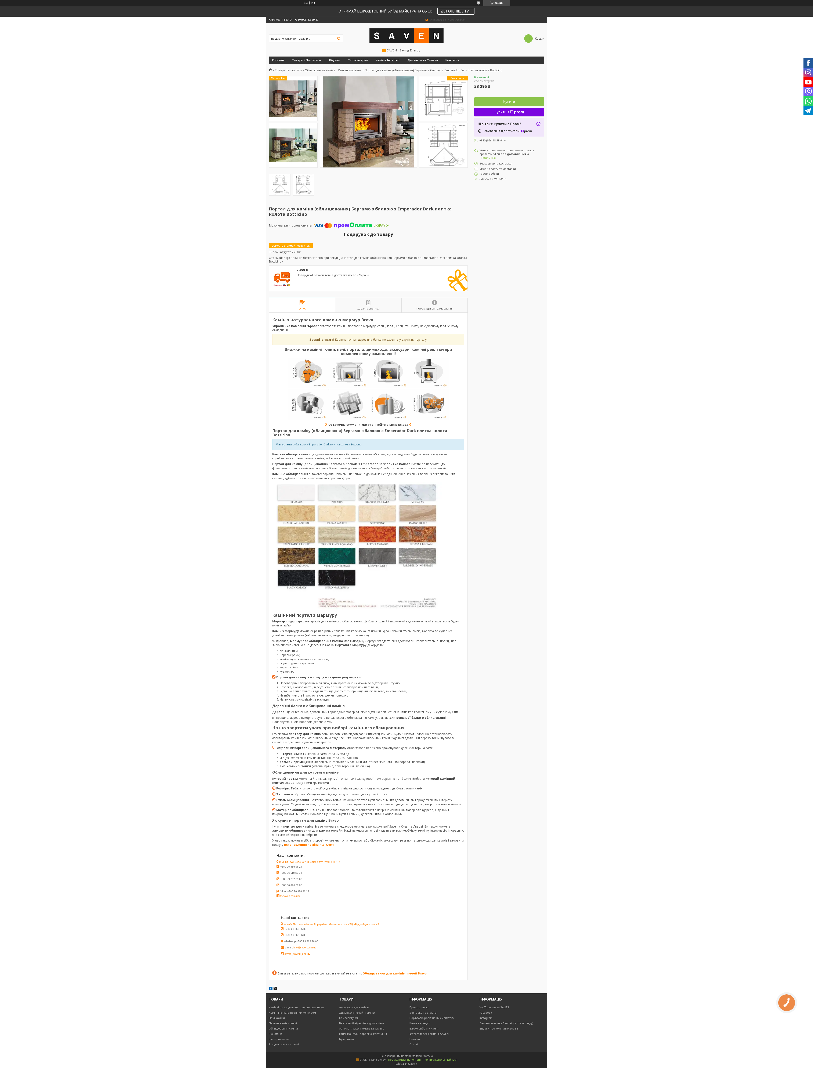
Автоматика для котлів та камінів (361, 1028)
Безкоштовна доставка (496, 163)
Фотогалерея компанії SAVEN (429, 1034)
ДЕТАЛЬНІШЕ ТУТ (456, 11)
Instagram (486, 1018)
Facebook (486, 1012)
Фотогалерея (358, 60)
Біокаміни (275, 1034)
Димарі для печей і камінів (357, 1012)
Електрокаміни (279, 1039)
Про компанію (419, 1007)
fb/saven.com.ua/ (290, 896)
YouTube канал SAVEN (494, 1007)
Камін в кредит (419, 1023)
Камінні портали (349, 70)
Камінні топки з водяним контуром (292, 1012)
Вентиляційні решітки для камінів (361, 1023)
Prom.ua (428, 1056)
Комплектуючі (348, 1018)
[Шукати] (339, 38)
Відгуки (334, 60)
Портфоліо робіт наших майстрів (431, 1018)
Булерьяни (346, 1039)
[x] (275, 989)
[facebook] (270, 989)
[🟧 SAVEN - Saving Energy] (406, 35)
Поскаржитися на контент (404, 1059)
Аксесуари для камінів (354, 1007)
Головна (278, 60)
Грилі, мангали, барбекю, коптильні (363, 1034)
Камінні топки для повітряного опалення (296, 1007)
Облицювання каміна (320, 70)
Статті (413, 1044)
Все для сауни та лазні (284, 1044)
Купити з (502, 112)
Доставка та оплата (423, 1012)
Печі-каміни (277, 1018)
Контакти (452, 60)
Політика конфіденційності (440, 1059)
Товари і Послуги (305, 60)
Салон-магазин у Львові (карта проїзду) (506, 1023)
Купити (509, 102)
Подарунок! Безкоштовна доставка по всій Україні (333, 275)
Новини (414, 1039)
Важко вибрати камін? (424, 1028)
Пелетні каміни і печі (283, 1023)
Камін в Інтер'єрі (387, 60)
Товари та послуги (288, 70)
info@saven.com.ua (304, 947)
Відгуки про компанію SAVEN (499, 1028)
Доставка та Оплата (423, 60)
